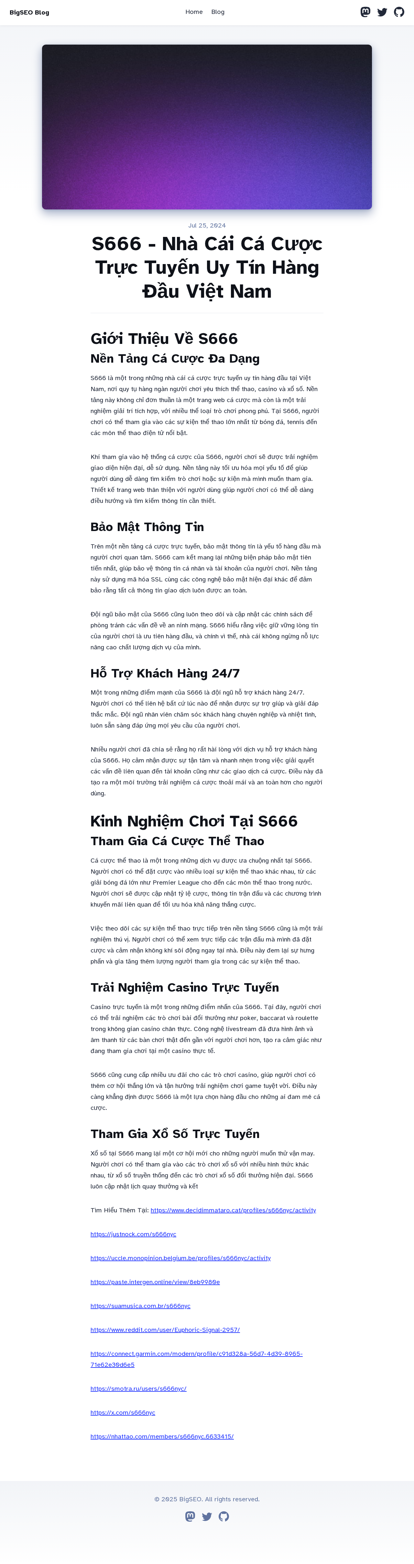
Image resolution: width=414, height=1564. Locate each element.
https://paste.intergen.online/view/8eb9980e (155, 1282)
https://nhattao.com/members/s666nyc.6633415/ (162, 1436)
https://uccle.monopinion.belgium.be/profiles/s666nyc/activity (181, 1258)
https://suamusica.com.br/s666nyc (141, 1306)
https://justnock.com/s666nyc (133, 1234)
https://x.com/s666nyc (123, 1413)
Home (194, 12)
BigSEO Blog (29, 12)
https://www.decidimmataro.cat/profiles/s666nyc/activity (233, 1210)
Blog (217, 12)
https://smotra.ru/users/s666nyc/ (139, 1389)
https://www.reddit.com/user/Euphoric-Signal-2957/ (165, 1330)
